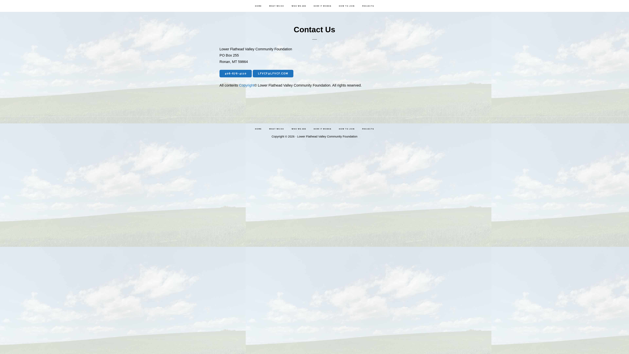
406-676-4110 (236, 73)
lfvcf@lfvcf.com (273, 73)
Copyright (246, 85)
